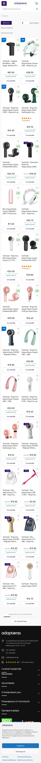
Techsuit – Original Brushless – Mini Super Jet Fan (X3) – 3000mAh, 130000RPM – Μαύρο (11, 65)
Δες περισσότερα (20, 621)
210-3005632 (10, 650)
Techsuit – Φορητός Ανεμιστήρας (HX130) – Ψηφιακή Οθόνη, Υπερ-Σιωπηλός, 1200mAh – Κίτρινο (11, 541)
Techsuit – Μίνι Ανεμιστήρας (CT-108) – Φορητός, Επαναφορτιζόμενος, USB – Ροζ (11, 588)
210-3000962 (10, 653)
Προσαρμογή (20, 751)
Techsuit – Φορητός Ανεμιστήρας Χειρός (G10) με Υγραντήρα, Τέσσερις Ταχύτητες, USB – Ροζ (30, 311)
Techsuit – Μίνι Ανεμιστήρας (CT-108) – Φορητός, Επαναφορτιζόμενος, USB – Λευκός (11, 494)
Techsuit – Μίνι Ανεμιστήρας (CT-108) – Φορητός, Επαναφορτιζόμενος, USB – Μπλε (30, 541)
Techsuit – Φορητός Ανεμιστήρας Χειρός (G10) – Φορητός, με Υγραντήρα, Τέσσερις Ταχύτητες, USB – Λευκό (30, 402)
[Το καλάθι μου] (36, 3)
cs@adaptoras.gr (12, 657)
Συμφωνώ (20, 746)
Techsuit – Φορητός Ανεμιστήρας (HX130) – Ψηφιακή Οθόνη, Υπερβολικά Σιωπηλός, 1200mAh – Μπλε (11, 355)
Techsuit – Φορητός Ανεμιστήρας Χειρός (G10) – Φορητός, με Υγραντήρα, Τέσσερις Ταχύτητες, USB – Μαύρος (11, 113)
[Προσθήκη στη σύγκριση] (18, 49)
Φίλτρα (7, 23)
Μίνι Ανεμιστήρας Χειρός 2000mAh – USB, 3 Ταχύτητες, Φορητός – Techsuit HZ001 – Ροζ (10, 213)
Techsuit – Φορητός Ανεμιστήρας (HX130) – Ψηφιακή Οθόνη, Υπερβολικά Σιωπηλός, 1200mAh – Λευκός (30, 449)
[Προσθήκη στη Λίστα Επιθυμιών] (18, 39)
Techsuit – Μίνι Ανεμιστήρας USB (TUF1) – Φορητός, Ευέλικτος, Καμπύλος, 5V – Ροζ (29, 494)
